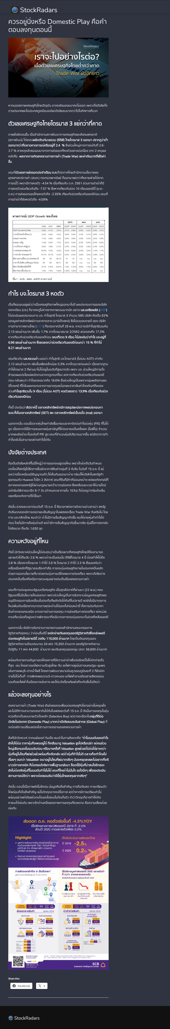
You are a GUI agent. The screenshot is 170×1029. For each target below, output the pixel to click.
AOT (39, 326)
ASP (103, 310)
